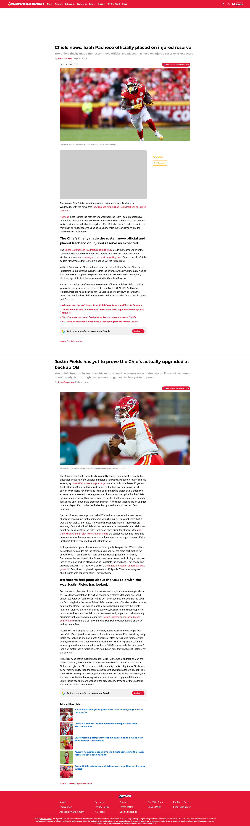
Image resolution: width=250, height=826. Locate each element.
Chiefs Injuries (75, 341)
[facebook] (223, 4)
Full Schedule (160, 185)
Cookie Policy (154, 807)
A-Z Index (100, 811)
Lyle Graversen (66, 382)
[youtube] (233, 4)
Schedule (69, 4)
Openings (99, 802)
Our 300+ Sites (155, 802)
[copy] (76, 64)
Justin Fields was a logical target (89, 483)
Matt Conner (65, 58)
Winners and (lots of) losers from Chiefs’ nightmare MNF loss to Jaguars (102, 305)
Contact (123, 802)
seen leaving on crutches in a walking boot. (100, 257)
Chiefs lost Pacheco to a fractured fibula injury (88, 250)
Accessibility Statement (71, 811)
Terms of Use (126, 807)
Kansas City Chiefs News (80, 784)
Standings (82, 4)
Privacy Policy (102, 807)
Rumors (58, 4)
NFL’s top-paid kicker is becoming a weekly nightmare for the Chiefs (100, 321)
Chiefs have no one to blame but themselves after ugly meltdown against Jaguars (103, 311)
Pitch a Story (66, 807)
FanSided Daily (181, 802)
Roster (92, 4)
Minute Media (46, 819)
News (49, 4)
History (101, 4)
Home (63, 341)
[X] (228, 4)
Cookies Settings (128, 811)
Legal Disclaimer (182, 807)
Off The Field (113, 4)
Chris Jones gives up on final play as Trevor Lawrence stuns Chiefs (99, 317)
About (62, 802)
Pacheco (64, 217)
